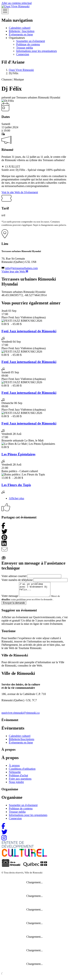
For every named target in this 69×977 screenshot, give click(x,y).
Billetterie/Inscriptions (21, 739)
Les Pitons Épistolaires (18, 454)
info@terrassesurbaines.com (21, 268)
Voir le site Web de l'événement (19, 192)
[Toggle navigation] (5, 11)
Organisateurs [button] (17, 37)
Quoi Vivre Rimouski (21, 69)
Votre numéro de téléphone (17, 579)
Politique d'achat (18, 775)
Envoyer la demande (14, 602)
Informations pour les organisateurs (36, 51)
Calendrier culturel (19, 27)
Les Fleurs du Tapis (16, 485)
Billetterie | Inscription (21, 31)
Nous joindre (16, 782)
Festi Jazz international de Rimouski (28, 331)
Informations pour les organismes (28, 815)
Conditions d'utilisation (22, 768)
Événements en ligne (21, 34)
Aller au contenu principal (16, 3)
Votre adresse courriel (13, 576)
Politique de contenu (28, 44)
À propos (14, 765)
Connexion (22, 54)
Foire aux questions (20, 778)
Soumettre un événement (30, 41)
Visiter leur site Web (13, 271)
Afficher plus (16, 498)
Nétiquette (15, 772)
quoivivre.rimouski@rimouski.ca (20, 712)
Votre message (9, 595)
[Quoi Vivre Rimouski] (15, 6)
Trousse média (24, 47)
